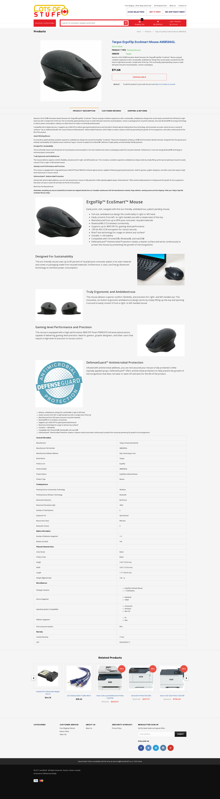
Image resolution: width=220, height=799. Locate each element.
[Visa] (36, 781)
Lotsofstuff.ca (61, 190)
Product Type (119, 50)
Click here (138, 761)
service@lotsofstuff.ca (122, 761)
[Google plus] (171, 748)
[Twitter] (148, 748)
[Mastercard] (41, 781)
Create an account (168, 84)
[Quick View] (45, 676)
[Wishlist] (50, 676)
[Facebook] (141, 748)
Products (148, 32)
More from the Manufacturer (43, 186)
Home (139, 32)
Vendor (115, 54)
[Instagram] (163, 748)
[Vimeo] (156, 748)
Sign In (157, 84)
